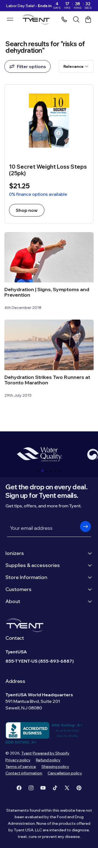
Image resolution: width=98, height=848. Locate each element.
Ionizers (14, 553)
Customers (18, 589)
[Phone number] (64, 19)
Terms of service (20, 766)
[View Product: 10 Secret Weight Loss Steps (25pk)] (49, 154)
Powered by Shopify (51, 753)
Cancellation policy (65, 773)
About (12, 601)
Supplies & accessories (32, 565)
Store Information (26, 577)
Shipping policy (55, 766)
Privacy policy (17, 760)
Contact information (23, 773)
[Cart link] (88, 19)
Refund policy (48, 760)
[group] (39, 454)
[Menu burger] (10, 19)
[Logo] (37, 19)
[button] (38, 471)
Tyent (26, 753)
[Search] (76, 19)
